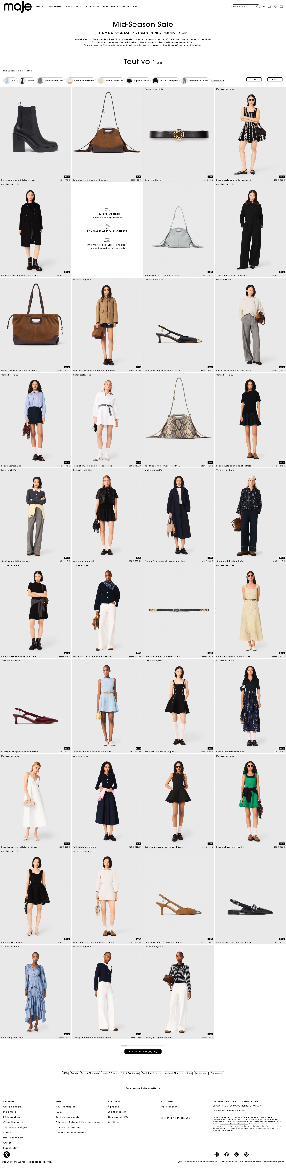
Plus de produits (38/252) (143, 1051)
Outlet (7, 1143)
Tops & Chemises (90, 1073)
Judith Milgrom (117, 1112)
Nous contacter (65, 1107)
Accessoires (201, 1073)
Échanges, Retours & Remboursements (79, 1122)
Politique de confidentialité (201, 1161)
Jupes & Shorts (109, 1073)
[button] (42, 6)
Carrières (113, 1122)
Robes (74, 1073)
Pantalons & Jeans (151, 1073)
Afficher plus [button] (217, 81)
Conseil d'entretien (68, 1127)
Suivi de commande (68, 1117)
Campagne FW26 (118, 1117)
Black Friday (10, 1148)
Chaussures (217, 1073)
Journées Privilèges (15, 1127)
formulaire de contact (223, 1130)
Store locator (169, 1107)
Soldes (7, 1132)
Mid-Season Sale (12, 71)
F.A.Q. (59, 1112)
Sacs (189, 1073)
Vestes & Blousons (174, 1073)
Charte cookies (229, 1161)
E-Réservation (11, 1117)
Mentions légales (274, 1161)
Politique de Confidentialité (234, 1124)
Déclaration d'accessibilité (73, 1132)
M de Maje (9, 1112)
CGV (180, 1162)
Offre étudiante (13, 1122)
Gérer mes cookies (251, 1161)
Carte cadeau (12, 1107)
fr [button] (264, 6)
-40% (65, 1073)
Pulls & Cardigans (130, 1073)
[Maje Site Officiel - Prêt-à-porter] (17, 7)
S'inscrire (280, 1110)
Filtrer (275, 79)
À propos (113, 1107)
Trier (254, 79)
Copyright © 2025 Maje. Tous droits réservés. (27, 1162)
